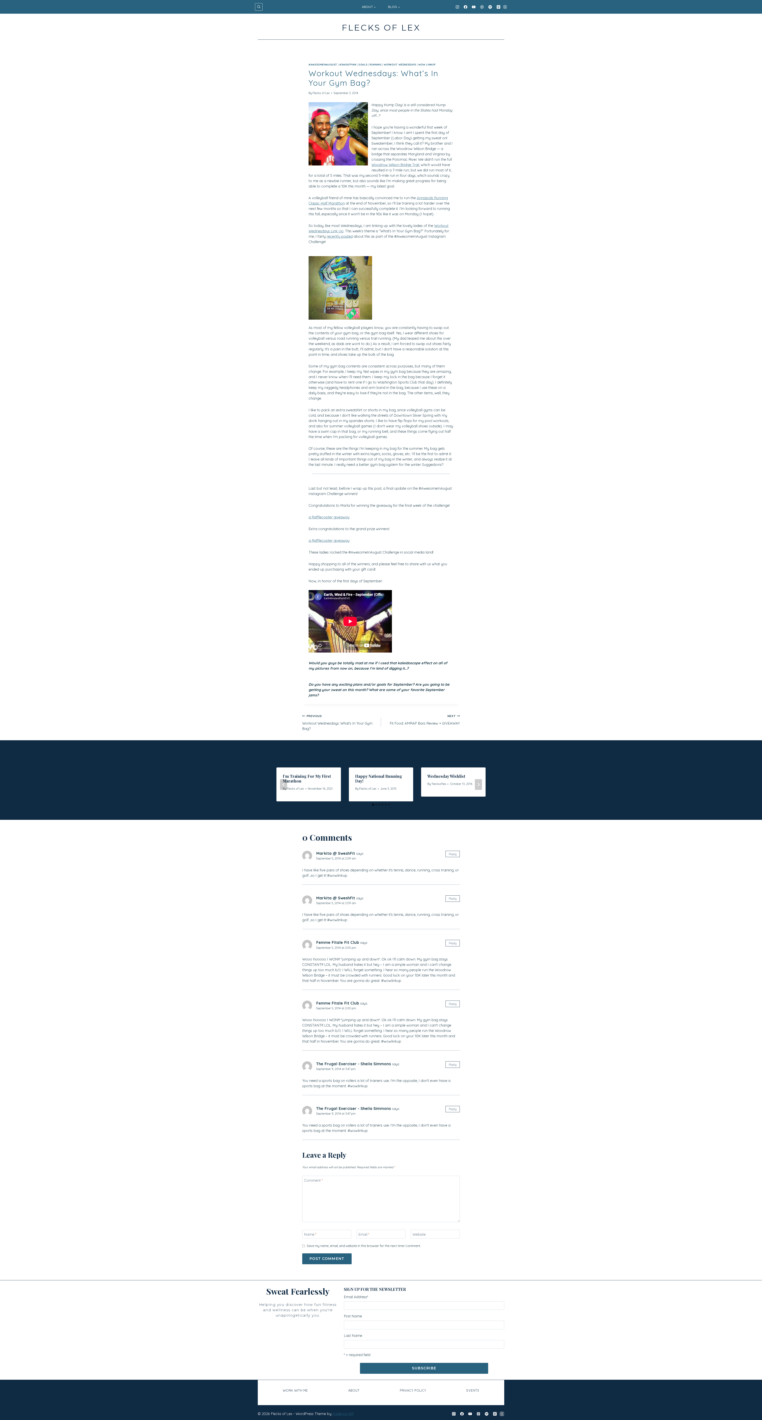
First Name (353, 1316)
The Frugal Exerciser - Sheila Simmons (353, 1063)
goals (362, 64)
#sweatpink (347, 64)
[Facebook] (465, 7)
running (375, 64)
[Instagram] (457, 7)
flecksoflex (439, 784)
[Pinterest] (482, 7)
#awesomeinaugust (323, 64)
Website (419, 1234)
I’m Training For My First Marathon (307, 778)
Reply (453, 854)
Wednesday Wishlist (446, 776)
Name (310, 1234)
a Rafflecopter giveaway (329, 517)
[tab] (373, 805)
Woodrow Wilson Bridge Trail (395, 164)
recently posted (340, 236)
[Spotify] (490, 7)
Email (363, 1234)
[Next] (478, 784)
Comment (313, 1180)
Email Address (356, 1297)
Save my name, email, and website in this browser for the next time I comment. (364, 1246)
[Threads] (505, 7)
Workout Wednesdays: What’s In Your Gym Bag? (337, 722)
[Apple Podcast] (498, 7)
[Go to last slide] (283, 784)
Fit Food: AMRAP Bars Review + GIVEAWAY (425, 720)
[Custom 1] (501, 1413)
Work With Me (295, 1390)
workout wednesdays (400, 64)
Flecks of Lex (321, 93)
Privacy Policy (413, 1390)
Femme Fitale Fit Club (337, 942)
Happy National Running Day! (378, 778)
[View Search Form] (259, 7)
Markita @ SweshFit (335, 853)
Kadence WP (343, 1413)
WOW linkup (427, 64)
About (354, 1390)
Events (473, 1390)
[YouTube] (473, 7)
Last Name (353, 1335)
